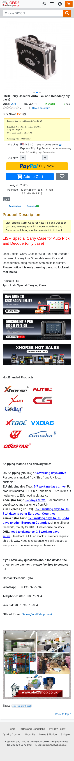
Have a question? (41, 108)
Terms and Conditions (32, 728)
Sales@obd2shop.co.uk (37, 614)
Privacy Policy (57, 728)
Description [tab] (15, 206)
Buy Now (46, 166)
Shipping (66, 734)
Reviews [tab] (32, 206)
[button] (34, 92)
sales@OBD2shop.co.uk (55, 744)
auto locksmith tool (21, 706)
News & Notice (48, 734)
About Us (29, 734)
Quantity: (13, 157)
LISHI (13, 103)
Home (11, 728)
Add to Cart (32, 176)
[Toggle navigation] (52, 4)
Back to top (62, 713)
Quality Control (11, 734)
